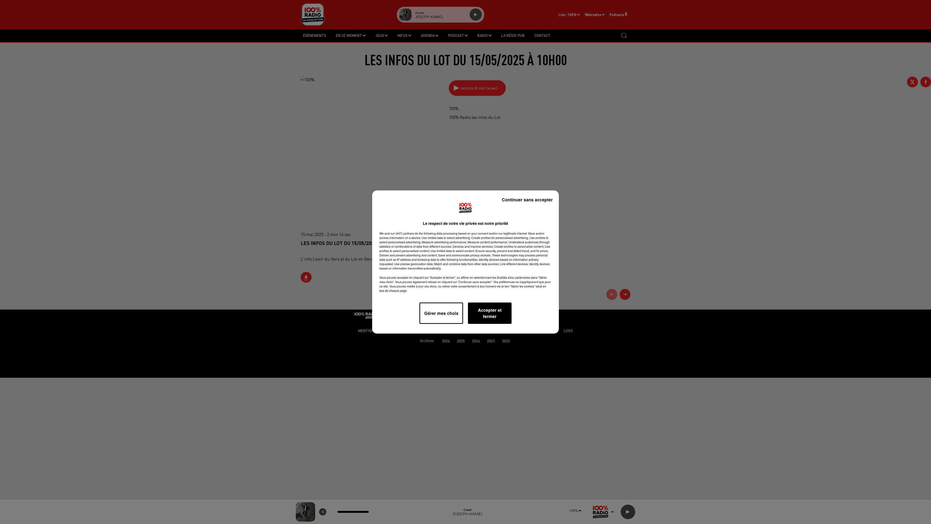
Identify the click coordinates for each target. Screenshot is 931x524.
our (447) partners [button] (402, 233)
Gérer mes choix (441, 313)
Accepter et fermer (490, 313)
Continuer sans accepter (527, 199)
